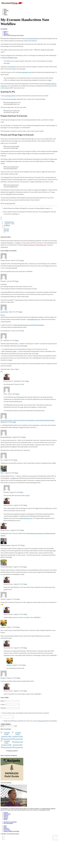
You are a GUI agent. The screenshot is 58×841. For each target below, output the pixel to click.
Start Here (6, 10)
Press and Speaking (8, 823)
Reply (22, 260)
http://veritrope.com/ (26, 518)
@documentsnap (29, 245)
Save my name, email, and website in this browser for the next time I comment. (25, 713)
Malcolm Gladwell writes (9, 57)
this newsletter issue (25, 72)
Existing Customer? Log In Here (11, 831)
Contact (5, 14)
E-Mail (3, 704)
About (5, 12)
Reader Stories (7, 814)
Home (5, 9)
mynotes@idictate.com (33, 319)
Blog (5, 13)
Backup (5, 819)
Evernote (12, 67)
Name (3, 701)
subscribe (41, 721)
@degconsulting (6, 545)
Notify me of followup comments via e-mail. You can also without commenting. (30, 721)
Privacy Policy (7, 830)
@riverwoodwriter (6, 437)
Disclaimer (6, 828)
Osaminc (3, 678)
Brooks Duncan (9, 222)
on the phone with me (32, 38)
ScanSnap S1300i (10, 96)
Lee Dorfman (5, 312)
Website (3, 708)
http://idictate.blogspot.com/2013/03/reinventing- (29, 325)
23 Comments (4, 28)
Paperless (6, 812)
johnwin (3, 627)
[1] (36, 41)
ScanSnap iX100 (17, 745)
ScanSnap (6, 815)
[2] (28, 83)
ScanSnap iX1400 (17, 736)
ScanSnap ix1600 (6, 736)
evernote (6, 229)
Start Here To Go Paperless (10, 822)
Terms (5, 827)
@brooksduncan (41, 245)
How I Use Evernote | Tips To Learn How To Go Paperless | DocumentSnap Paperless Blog (28, 420)
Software (7, 225)
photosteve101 (10, 203)
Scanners (6, 818)
